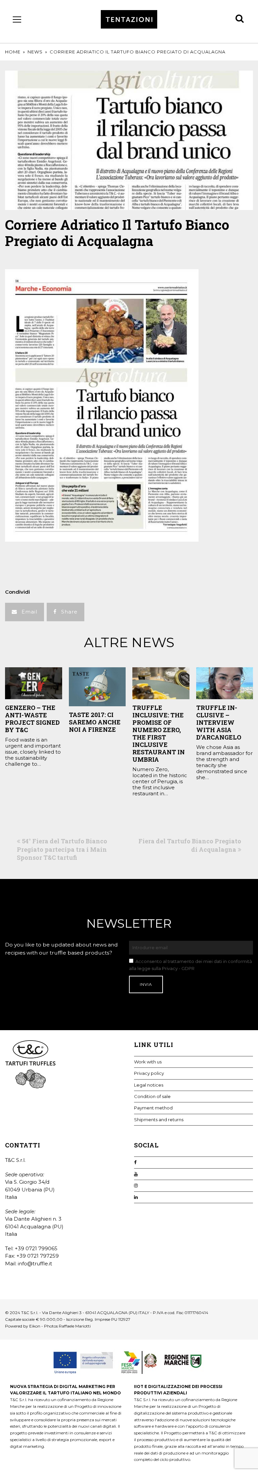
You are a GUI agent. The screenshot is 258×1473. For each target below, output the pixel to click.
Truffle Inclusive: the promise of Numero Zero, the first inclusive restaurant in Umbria (158, 733)
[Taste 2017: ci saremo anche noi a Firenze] (97, 687)
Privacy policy (149, 1073)
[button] (24, 612)
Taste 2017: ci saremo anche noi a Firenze (95, 722)
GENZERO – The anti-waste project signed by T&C (32, 719)
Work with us (148, 1061)
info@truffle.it (35, 1263)
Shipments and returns (158, 1119)
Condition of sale (152, 1096)
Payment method (153, 1107)
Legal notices (148, 1085)
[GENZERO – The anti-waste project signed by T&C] (33, 683)
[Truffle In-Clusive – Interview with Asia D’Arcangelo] (224, 683)
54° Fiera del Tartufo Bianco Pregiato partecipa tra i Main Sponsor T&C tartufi (62, 849)
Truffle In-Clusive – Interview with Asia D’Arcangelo (218, 722)
